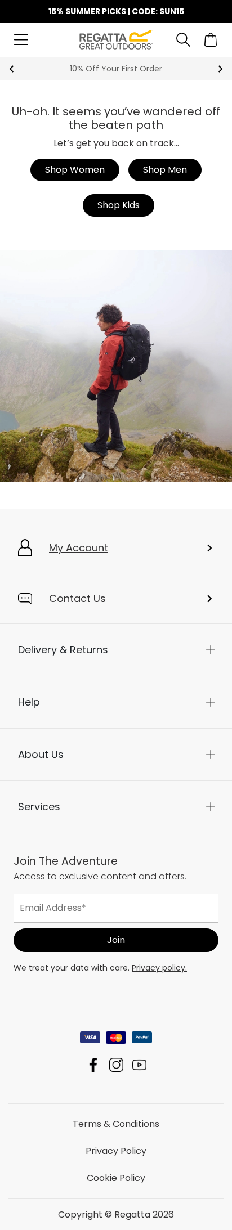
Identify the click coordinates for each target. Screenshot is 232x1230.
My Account (78, 548)
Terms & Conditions (116, 1123)
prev (12, 69)
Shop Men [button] (165, 169)
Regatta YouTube (139, 1064)
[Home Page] (116, 39)
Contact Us (77, 598)
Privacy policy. (159, 967)
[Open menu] (21, 40)
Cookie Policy (116, 1177)
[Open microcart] (211, 40)
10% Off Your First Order (116, 68)
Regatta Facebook (93, 1064)
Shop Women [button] (75, 169)
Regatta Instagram (116, 1064)
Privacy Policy (116, 1150)
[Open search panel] (183, 40)
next (220, 69)
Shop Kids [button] (118, 205)
